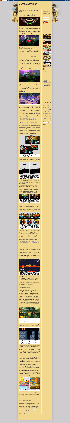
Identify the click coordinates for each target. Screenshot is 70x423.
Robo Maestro (44, 116)
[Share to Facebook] (34, 118)
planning (46, 117)
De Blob (48, 111)
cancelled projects (26, 119)
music (47, 103)
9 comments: (29, 241)
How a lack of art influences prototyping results (28, 245)
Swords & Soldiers (26, 125)
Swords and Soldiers (37, 242)
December (45, 80)
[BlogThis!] (33, 118)
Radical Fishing (25, 407)
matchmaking (44, 112)
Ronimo (34, 119)
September (45, 88)
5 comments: (29, 118)
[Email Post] (31, 118)
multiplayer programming (46, 104)
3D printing (45, 118)
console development (26, 242)
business (24, 119)
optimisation (47, 107)
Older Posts (39, 412)
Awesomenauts (21, 125)
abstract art (47, 114)
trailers (35, 119)
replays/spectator (49, 117)
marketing (49, 113)
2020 (44, 71)
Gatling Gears (36, 407)
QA (45, 115)
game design (27, 410)
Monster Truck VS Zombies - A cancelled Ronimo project (47, 82)
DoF (43, 114)
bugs (43, 107)
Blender (47, 118)
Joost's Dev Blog (28, 4)
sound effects (32, 410)
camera (47, 116)
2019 (44, 72)
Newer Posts (20, 412)
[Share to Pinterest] (35, 118)
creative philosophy (48, 109)
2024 (44, 69)
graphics (32, 119)
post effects (32, 242)
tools (50, 103)
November (45, 81)
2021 (44, 70)
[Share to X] (34, 409)
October (45, 87)
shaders (34, 242)
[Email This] (32, 118)
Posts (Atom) (23, 413)
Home (30, 412)
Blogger (38, 417)
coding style (48, 112)
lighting (46, 113)
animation (22, 410)
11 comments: (29, 409)
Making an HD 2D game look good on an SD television (47, 84)
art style (22, 119)
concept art (30, 119)
